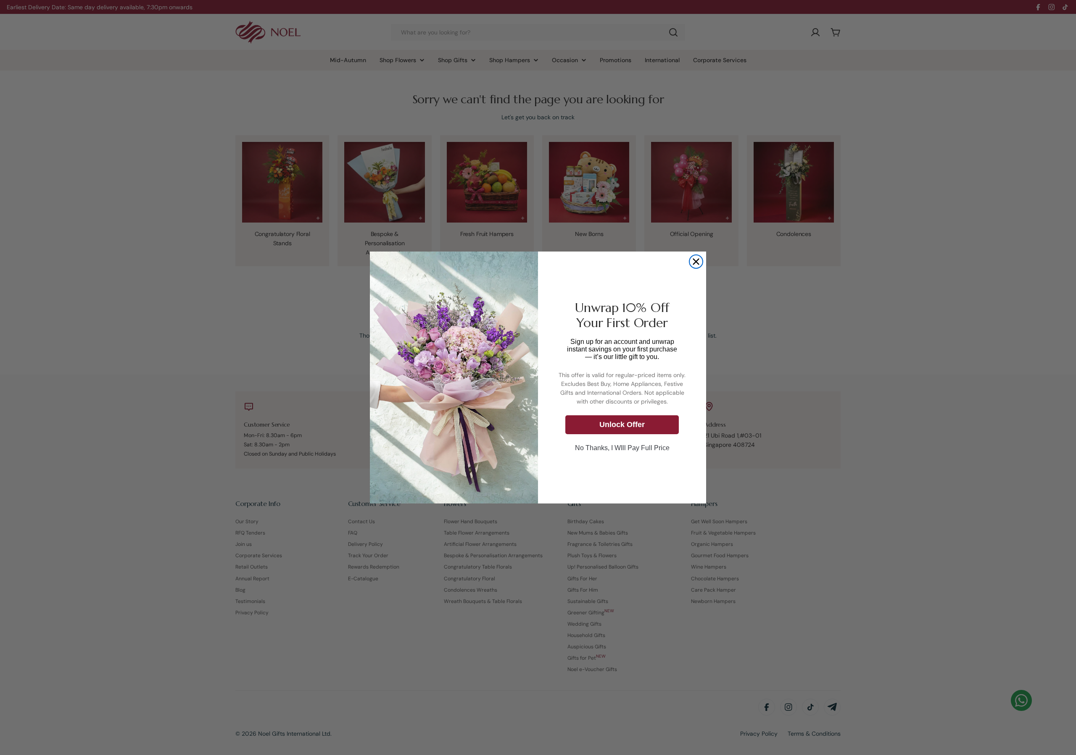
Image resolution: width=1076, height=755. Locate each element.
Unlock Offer (622, 424)
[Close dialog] (696, 261)
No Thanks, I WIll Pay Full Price (622, 447)
